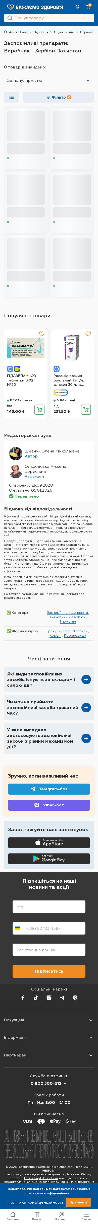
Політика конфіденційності (35, 1202)
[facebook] (23, 998)
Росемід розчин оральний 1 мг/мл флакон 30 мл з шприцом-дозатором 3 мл (69, 380)
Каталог (61, 1219)
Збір (67, 631)
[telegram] (62, 998)
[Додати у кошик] (39, 410)
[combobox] (18, 928)
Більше (86, 1219)
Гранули (54, 631)
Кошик (37, 1219)
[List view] (11, 97)
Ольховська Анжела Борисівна (45, 469)
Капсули (80, 631)
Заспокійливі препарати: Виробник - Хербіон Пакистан (68, 616)
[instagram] (49, 998)
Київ (77, 7)
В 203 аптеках (21, 400)
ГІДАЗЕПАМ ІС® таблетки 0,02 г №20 (21, 380)
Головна (13, 1219)
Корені (55, 635)
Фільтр (61, 97)
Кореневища (75, 635)
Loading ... (17, 158)
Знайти (10, 18)
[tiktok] (36, 998)
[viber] (75, 998)
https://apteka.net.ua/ (41, 1178)
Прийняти (78, 1202)
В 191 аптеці (66, 400)
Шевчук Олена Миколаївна (52, 451)
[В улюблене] (42, 334)
